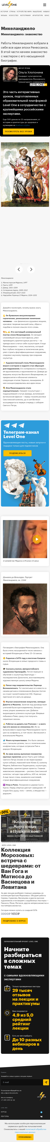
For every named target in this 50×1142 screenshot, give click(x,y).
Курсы (4, 1112)
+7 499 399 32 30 (8, 1100)
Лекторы (5, 1116)
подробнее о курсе (14, 921)
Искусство (13, 15)
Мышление (37, 11)
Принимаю (25, 1137)
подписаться (17, 453)
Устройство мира (24, 11)
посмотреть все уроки (18, 132)
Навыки (46, 11)
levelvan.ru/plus (23, 125)
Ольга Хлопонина (30, 72)
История (4, 11)
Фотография (25, 15)
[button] (22, 263)
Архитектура (38, 15)
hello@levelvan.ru (9, 1093)
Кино (47, 15)
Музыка (4, 15)
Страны (12, 11)
